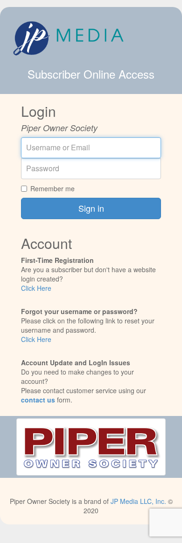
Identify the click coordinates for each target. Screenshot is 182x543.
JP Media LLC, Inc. (138, 501)
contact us (38, 399)
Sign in (91, 208)
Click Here (36, 288)
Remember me (52, 188)
